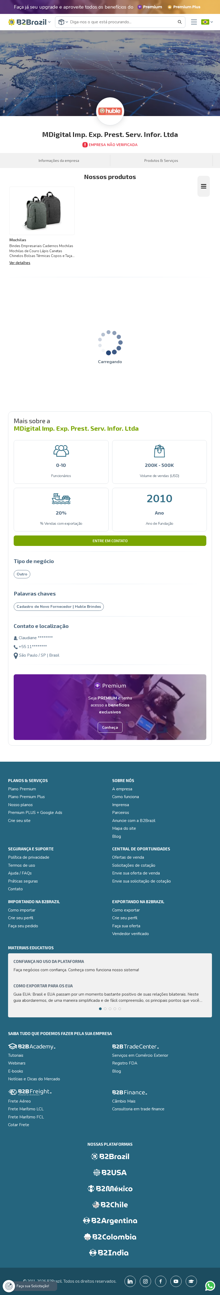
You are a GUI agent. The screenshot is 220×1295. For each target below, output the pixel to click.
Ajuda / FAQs (20, 873)
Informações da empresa (59, 160)
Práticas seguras (23, 881)
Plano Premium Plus (26, 796)
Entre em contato (110, 540)
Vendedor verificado (130, 933)
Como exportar (126, 910)
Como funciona (125, 796)
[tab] (100, 1008)
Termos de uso (21, 865)
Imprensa (120, 804)
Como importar (21, 910)
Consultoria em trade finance (138, 1109)
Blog (116, 836)
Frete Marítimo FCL (26, 1117)
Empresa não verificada (113, 145)
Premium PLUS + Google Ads (35, 812)
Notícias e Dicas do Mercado (34, 1079)
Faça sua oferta (126, 926)
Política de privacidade (28, 857)
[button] (29, 22)
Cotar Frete (18, 1124)
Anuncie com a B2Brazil (133, 820)
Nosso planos (20, 804)
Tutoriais (15, 1055)
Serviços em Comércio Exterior (140, 1055)
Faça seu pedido (23, 926)
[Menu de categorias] (203, 186)
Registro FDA (124, 1063)
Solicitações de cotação (133, 865)
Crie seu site (19, 820)
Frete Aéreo (19, 1101)
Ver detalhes (19, 263)
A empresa (122, 789)
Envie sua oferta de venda (136, 873)
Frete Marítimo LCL (26, 1109)
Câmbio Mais (123, 1101)
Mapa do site (124, 828)
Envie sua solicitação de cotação (141, 881)
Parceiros (120, 812)
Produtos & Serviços (161, 160)
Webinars (16, 1063)
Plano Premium (22, 789)
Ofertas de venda (128, 857)
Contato (15, 889)
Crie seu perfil (20, 918)
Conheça (110, 727)
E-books (15, 1071)
